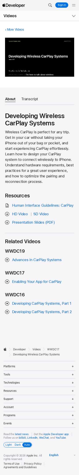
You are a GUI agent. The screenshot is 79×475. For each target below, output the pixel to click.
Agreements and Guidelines (20, 467)
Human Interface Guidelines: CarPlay (43, 205)
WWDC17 (53, 349)
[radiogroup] (18, 444)
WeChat (44, 437)
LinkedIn (32, 437)
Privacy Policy (32, 463)
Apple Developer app (56, 434)
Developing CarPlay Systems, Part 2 (42, 312)
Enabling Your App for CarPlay (36, 281)
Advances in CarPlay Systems (37, 260)
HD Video (20, 214)
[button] (50, 5)
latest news (22, 434)
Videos (10, 15)
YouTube (61, 437)
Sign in (62, 5)
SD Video (41, 214)
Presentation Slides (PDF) (33, 222)
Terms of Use (12, 463)
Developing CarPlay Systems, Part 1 (41, 303)
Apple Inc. (32, 455)
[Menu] (73, 5)
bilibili (22, 437)
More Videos (15, 29)
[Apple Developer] (13, 5)
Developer (19, 349)
